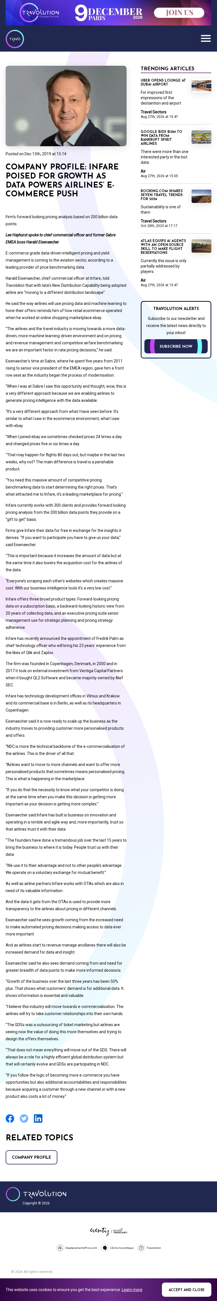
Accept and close (187, 1290)
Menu (205, 38)
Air (143, 171)
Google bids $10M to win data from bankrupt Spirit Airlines (161, 138)
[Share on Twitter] (24, 1122)
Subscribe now (176, 347)
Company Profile (31, 1158)
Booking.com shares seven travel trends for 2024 (162, 195)
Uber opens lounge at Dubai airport (163, 82)
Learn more (132, 1289)
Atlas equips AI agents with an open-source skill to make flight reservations (163, 247)
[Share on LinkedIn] (38, 1122)
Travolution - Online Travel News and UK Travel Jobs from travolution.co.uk (36, 1194)
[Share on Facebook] (10, 1122)
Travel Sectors (153, 112)
